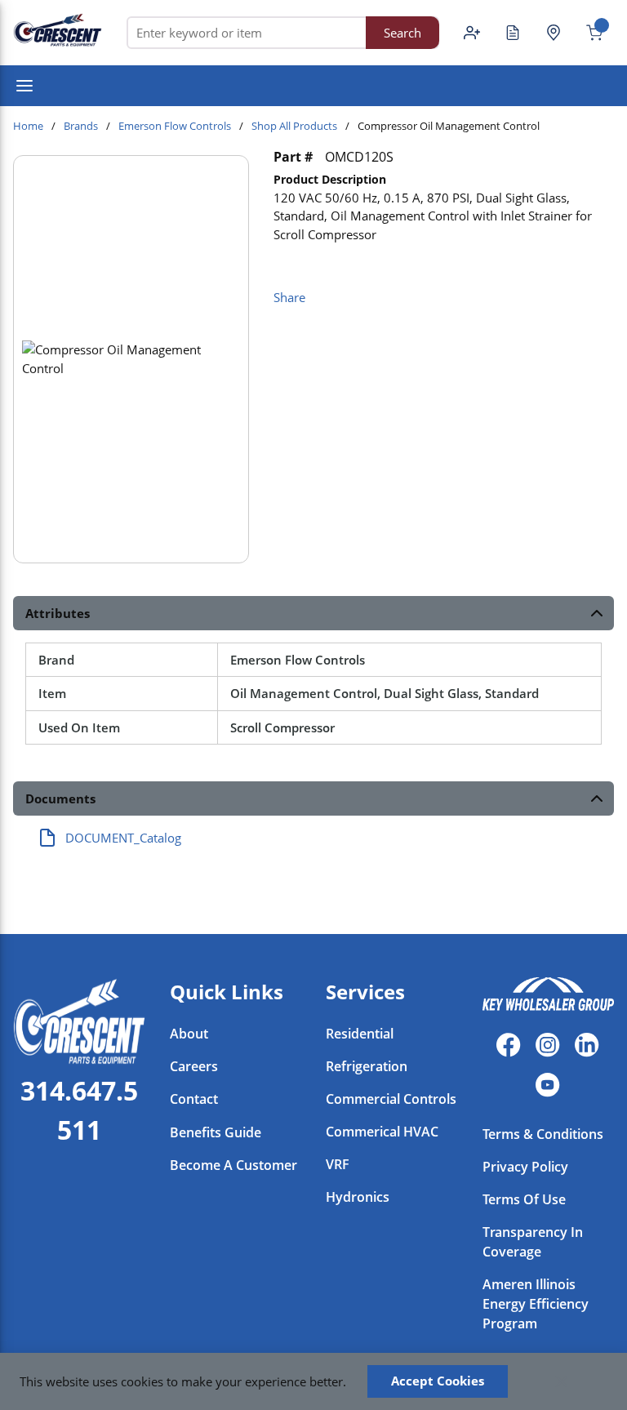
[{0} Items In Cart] (588, 32)
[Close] (561, 1381)
